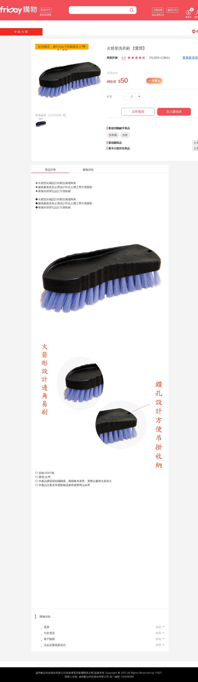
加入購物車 (174, 111)
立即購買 (138, 111)
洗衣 (125, 135)
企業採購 (157, 10)
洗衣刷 (113, 135)
